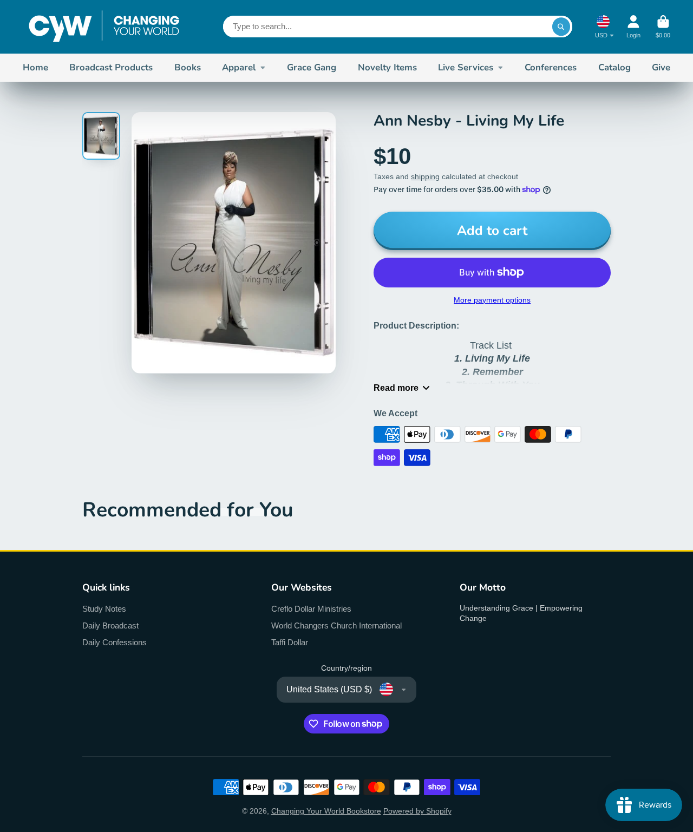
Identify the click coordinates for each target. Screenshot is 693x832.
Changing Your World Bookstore (326, 811)
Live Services (465, 67)
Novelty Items (387, 67)
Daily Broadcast (110, 625)
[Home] (104, 27)
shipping (425, 176)
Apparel (239, 67)
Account (633, 26)
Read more (396, 387)
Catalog (614, 67)
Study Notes (104, 608)
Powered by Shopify (417, 811)
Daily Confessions (114, 642)
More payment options (492, 300)
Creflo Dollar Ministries (311, 608)
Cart (663, 26)
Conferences (551, 67)
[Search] (561, 26)
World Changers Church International (336, 625)
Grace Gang (311, 67)
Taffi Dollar (289, 642)
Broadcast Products (111, 67)
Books (187, 67)
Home (35, 67)
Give (661, 67)
